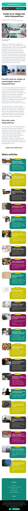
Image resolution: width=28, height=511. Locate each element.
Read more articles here (14, 147)
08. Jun (17, 272)
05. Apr (17, 460)
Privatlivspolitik (16, 509)
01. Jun (17, 301)
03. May (18, 446)
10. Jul (17, 216)
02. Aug (18, 173)
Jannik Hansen (14, 20)
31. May (17, 329)
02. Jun (17, 287)
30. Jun (17, 231)
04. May (18, 401)
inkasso (10, 97)
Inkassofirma (20, 20)
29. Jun (17, 259)
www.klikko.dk (15, 492)
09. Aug (18, 158)
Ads (14, 499)
